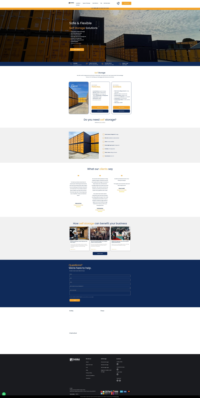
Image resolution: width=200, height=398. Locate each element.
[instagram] (117, 381)
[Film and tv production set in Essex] (100, 233)
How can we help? (73, 290)
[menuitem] (78, 3)
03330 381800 (78, 43)
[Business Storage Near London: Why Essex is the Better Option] (79, 233)
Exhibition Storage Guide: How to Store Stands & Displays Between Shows (120, 242)
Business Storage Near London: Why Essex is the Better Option (78, 242)
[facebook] (117, 364)
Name (71, 274)
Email (71, 278)
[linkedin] (120, 381)
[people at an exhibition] (120, 233)
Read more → (73, 249)
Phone (71, 282)
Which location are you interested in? (76, 286)
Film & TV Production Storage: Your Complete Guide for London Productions (99, 242)
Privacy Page (116, 396)
